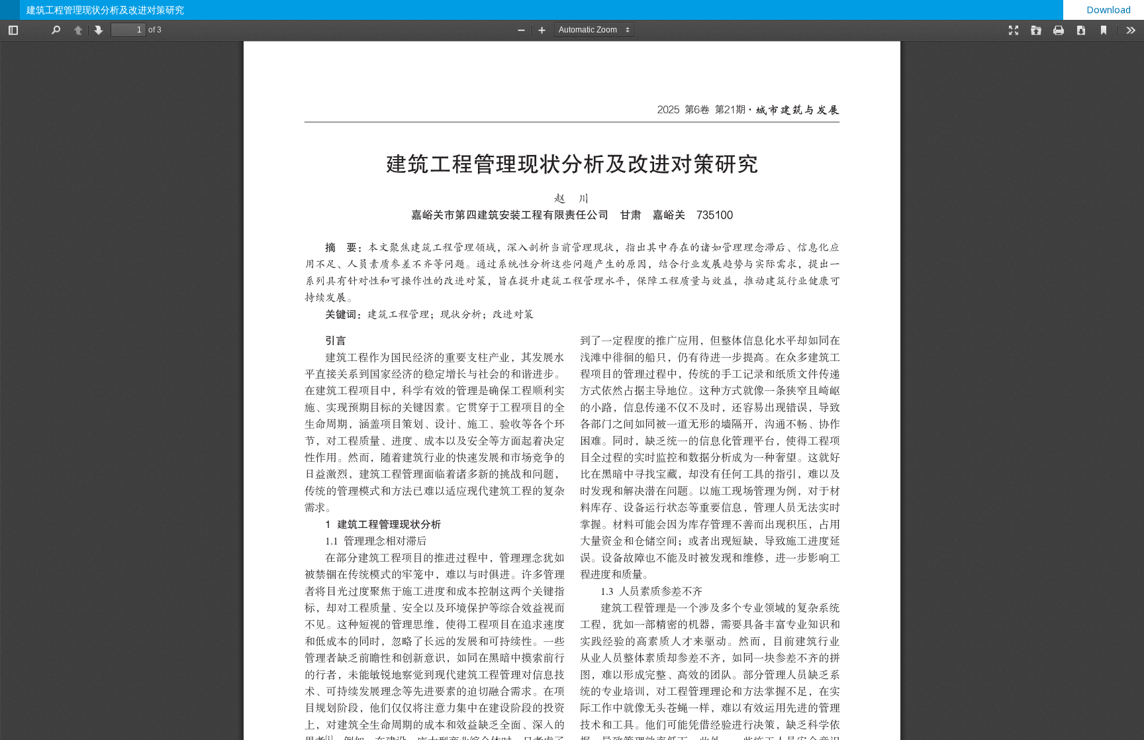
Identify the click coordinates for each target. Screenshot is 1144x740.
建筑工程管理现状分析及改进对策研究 (105, 9)
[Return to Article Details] (10, 10)
